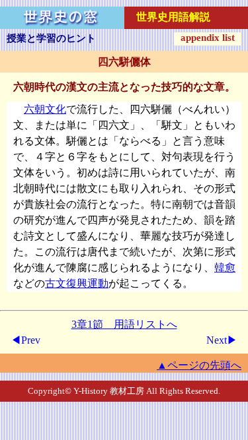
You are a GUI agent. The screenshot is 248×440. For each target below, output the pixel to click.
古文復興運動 (76, 283)
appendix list (208, 37)
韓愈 (224, 267)
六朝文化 (45, 109)
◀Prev (25, 340)
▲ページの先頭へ (199, 365)
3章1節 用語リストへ (124, 324)
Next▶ (221, 340)
